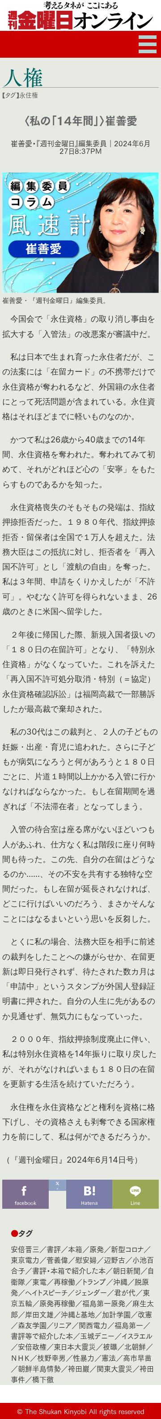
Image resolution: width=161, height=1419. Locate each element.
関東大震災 (114, 1368)
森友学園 (32, 1324)
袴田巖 (78, 1368)
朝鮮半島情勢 (39, 1368)
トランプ (94, 1281)
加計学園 (116, 1314)
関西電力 (93, 1324)
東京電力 (25, 1259)
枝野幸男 (51, 1357)
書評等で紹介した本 (42, 1335)
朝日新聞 (126, 1270)
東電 (39, 1281)
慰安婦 (86, 1259)
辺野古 (114, 1259)
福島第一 (128, 1324)
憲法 (109, 1357)
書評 (54, 1248)
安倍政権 (32, 1346)
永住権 (28, 95)
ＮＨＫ (20, 1357)
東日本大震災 (75, 1346)
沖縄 (120, 1281)
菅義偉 (57, 1259)
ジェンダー (91, 1292)
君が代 (125, 1292)
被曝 (110, 1346)
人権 (22, 76)
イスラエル (137, 1335)
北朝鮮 (135, 1346)
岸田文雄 (39, 1314)
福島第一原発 (103, 1303)
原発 (96, 1248)
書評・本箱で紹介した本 (69, 1270)
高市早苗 (137, 1357)
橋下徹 (43, 1379)
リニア (63, 1324)
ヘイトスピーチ (46, 1292)
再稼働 (64, 1281)
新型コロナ (127, 1248)
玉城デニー (97, 1335)
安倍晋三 (25, 1248)
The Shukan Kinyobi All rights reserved (84, 1411)
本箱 (75, 1248)
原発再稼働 (57, 1303)
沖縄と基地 (78, 1314)
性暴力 (83, 1357)
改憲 (145, 1314)
